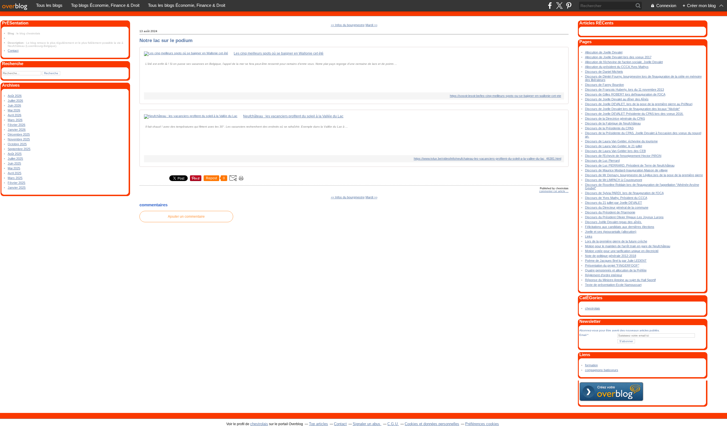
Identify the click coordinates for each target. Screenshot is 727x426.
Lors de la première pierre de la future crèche (616, 241)
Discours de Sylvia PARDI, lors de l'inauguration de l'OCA (624, 193)
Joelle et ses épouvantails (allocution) (610, 231)
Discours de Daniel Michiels (604, 71)
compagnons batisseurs (601, 370)
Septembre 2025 (19, 149)
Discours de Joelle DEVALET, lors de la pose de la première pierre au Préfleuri (638, 104)
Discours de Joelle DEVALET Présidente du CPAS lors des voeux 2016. (634, 113)
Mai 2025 (14, 168)
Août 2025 (15, 153)
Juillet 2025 (15, 158)
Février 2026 (16, 124)
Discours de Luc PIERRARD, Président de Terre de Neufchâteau (629, 165)
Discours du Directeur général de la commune (616, 207)
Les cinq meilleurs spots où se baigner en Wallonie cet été (278, 53)
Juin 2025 (14, 163)
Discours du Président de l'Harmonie (610, 212)
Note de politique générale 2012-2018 (610, 255)
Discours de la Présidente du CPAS (609, 128)
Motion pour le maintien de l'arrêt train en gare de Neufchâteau (627, 246)
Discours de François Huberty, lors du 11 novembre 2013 (624, 89)
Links (588, 236)
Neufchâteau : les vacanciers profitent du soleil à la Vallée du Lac (293, 116)
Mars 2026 (15, 120)
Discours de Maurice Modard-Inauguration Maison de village (626, 170)
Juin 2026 (14, 105)
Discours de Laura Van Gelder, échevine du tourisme (621, 141)
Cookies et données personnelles (432, 424)
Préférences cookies (482, 424)
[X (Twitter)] (559, 5)
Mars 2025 (15, 178)
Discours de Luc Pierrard (602, 160)
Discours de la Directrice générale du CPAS (615, 118)
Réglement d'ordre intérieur (603, 275)
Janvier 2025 (17, 187)
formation (591, 365)
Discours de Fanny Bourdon (604, 84)
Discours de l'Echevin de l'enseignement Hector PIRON (623, 155)
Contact (13, 50)
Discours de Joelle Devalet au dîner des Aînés (617, 99)
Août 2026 (15, 95)
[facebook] (549, 5)
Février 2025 (16, 182)
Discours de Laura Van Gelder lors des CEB (615, 151)
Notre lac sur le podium (166, 40)
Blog (11, 33)
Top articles (318, 424)
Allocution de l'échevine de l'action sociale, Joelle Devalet (624, 62)
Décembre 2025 (19, 134)
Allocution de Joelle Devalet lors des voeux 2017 (618, 57)
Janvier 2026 (17, 129)
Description (16, 42)
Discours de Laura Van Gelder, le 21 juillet (613, 146)
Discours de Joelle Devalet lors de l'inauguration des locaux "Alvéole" (632, 109)
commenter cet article (552, 191)
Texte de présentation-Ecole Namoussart (613, 284)
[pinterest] (568, 5)
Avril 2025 (14, 173)
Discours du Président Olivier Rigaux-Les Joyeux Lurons (624, 217)
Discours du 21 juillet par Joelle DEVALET (613, 202)
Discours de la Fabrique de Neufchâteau (613, 123)
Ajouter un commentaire (186, 217)
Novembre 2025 (19, 139)
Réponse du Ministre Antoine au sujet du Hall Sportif (620, 280)
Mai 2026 (14, 110)
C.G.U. (393, 424)
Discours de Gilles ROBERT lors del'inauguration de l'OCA (625, 94)
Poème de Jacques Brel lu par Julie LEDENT (616, 260)
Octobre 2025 (17, 144)
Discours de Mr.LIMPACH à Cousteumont (613, 180)
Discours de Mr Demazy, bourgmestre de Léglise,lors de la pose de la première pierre (644, 175)
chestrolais (592, 308)
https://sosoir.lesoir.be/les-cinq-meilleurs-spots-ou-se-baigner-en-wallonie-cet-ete (505, 95)
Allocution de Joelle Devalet (603, 52)
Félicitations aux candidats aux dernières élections (619, 226)
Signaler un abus (367, 424)
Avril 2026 (14, 115)
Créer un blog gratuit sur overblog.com (611, 391)
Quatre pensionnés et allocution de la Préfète (616, 270)
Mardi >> (371, 25)
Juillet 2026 (15, 100)
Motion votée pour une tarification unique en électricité (622, 251)
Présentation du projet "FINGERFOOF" (612, 265)
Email (582, 334)
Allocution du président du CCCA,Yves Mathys (617, 66)
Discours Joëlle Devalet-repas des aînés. (613, 222)
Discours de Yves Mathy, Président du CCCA (616, 198)
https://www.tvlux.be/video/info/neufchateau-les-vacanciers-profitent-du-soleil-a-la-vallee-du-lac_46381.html (487, 158)
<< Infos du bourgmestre (348, 25)
